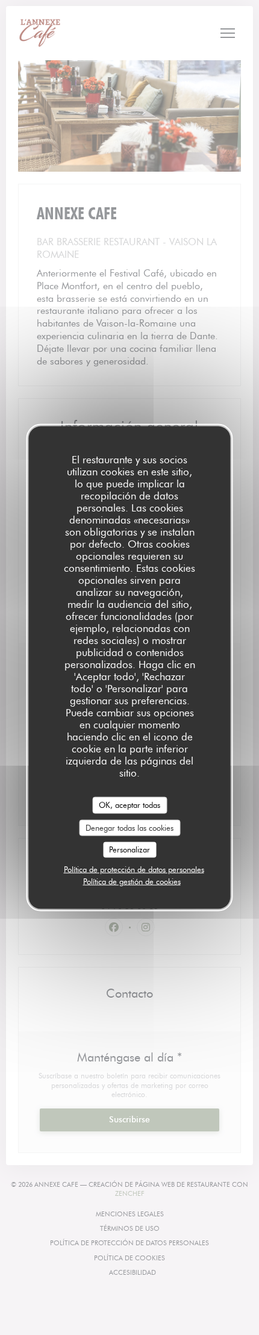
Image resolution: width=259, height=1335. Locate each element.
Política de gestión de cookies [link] (132, 881)
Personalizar (129, 849)
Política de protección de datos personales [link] (134, 869)
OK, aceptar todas (129, 805)
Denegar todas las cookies (129, 827)
